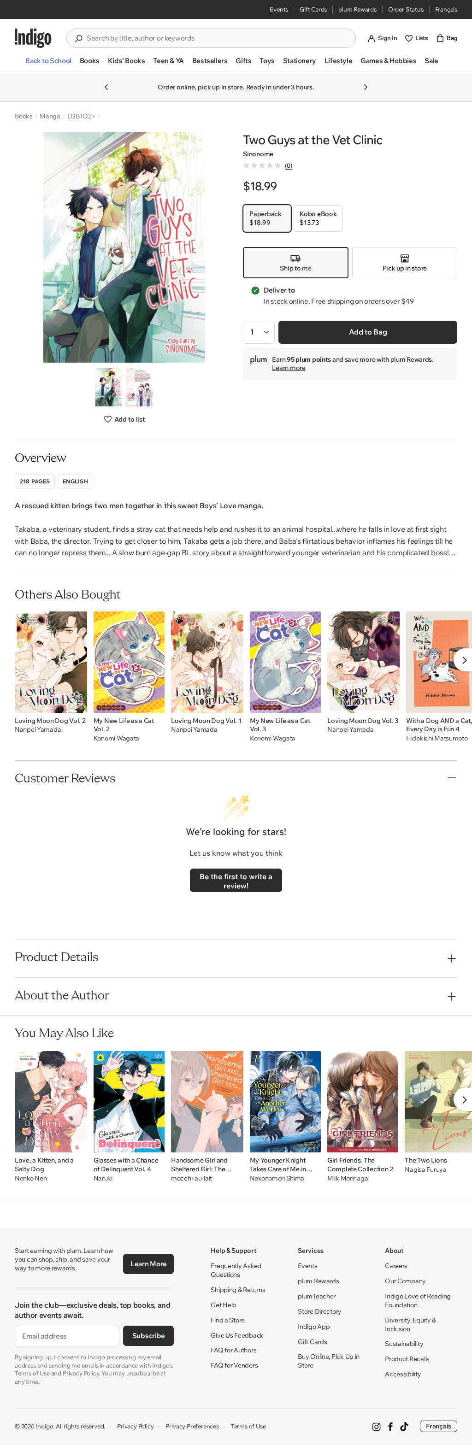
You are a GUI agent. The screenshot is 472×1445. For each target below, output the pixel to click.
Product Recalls (407, 1359)
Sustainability (404, 1343)
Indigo (44, 1426)
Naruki (103, 1178)
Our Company (405, 1281)
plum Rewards (357, 9)
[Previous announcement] (106, 87)
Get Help (223, 1305)
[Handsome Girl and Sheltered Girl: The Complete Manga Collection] (207, 1101)
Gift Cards (313, 9)
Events (279, 9)
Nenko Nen (31, 1178)
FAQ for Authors (233, 1350)
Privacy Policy (135, 1426)
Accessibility (403, 1374)
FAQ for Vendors (234, 1365)
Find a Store (228, 1320)
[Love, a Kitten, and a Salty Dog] (51, 1101)
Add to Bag (368, 331)
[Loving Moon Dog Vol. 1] (207, 662)
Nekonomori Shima (277, 1178)
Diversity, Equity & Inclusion (410, 1324)
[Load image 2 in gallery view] (139, 387)
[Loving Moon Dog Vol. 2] (51, 662)
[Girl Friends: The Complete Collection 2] (362, 1101)
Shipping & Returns (238, 1290)
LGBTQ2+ (81, 116)
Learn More (148, 1263)
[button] (48, 64)
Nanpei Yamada (38, 730)
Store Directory (320, 1311)
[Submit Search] (78, 38)
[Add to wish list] (77, 703)
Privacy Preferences (191, 1426)
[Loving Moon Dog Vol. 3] (363, 662)
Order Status (406, 9)
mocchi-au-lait (191, 1178)
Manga (50, 116)
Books (24, 116)
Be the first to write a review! (236, 881)
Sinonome (258, 154)
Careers (396, 1266)
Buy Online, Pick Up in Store (329, 1360)
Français (446, 9)
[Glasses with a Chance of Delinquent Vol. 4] (129, 1101)
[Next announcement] (365, 87)
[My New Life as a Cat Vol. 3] (285, 662)
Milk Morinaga (347, 1178)
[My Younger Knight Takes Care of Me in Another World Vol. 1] (285, 1101)
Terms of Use (248, 1426)
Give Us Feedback (237, 1335)
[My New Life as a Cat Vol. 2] (129, 662)
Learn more (288, 368)
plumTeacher (317, 1296)
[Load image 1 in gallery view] (108, 387)
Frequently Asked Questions (236, 1270)
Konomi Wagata (116, 738)
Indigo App (314, 1326)
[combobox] (217, 38)
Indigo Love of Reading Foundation (418, 1300)
